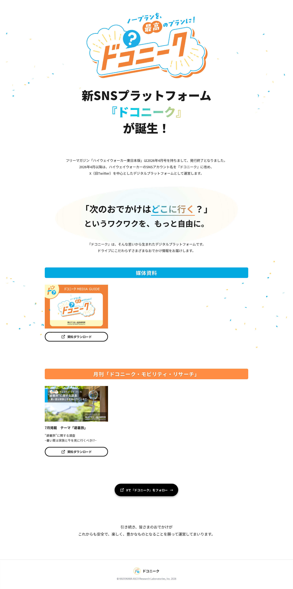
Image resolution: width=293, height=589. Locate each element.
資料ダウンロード (79, 336)
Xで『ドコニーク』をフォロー (149, 490)
